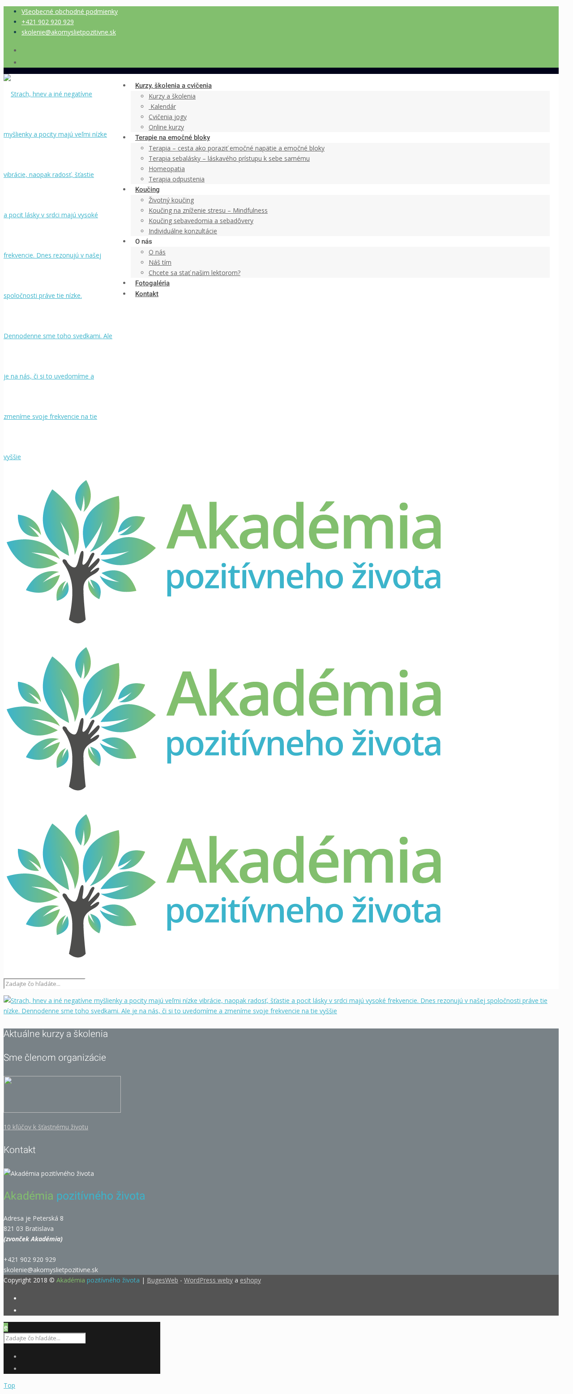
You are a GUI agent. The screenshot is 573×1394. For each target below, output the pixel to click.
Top (9, 1385)
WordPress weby (208, 1280)
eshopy (250, 1280)
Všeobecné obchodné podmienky (69, 11)
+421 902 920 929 (47, 21)
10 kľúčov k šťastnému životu (46, 1127)
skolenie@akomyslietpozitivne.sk (68, 32)
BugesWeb (162, 1280)
